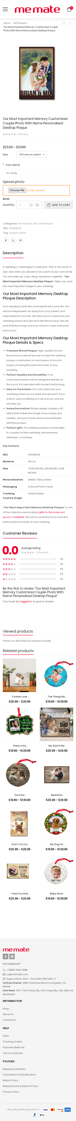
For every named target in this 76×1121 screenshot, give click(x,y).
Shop (6, 1008)
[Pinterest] (20, 240)
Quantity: (9, 205)
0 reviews (22, 134)
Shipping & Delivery (14, 1069)
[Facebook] (6, 240)
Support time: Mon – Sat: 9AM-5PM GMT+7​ (31, 979)
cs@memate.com (17, 974)
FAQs (6, 1036)
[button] (5, 9)
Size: (5, 154)
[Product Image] (38, 72)
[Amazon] (5, 956)
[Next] (70, 23)
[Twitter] (13, 240)
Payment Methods (14, 1047)
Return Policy (10, 1080)
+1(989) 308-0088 (16, 970)
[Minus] (31, 205)
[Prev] (64, 23)
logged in (26, 601)
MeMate (19, 517)
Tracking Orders (12, 1041)
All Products (20, 23)
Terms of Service (13, 1053)
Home (7, 23)
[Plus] (37, 205)
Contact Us (9, 1020)
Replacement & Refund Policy (20, 1086)
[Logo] (37, 9)
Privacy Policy (11, 1092)
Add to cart (61, 205)
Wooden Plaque (43, 223)
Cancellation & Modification (19, 1074)
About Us (8, 1014)
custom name (17, 233)
